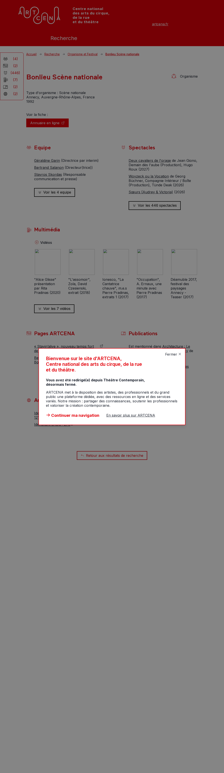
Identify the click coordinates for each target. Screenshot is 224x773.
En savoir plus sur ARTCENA (130, 415)
